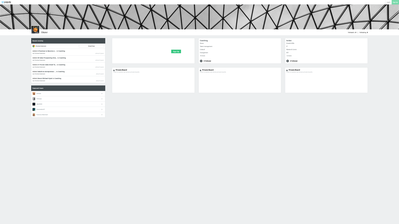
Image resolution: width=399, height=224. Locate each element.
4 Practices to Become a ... (47, 51)
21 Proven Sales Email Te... (47, 65)
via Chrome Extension (39, 53)
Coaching (61, 51)
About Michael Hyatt (45, 78)
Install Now (91, 46)
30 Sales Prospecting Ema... (47, 58)
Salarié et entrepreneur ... (47, 71)
